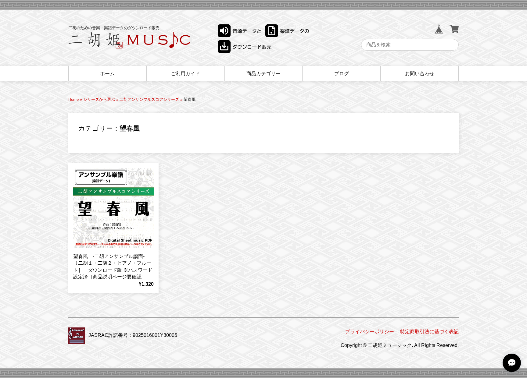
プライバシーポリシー (369, 331)
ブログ (341, 73)
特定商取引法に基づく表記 (429, 331)
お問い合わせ (419, 73)
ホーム (107, 73)
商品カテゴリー (263, 73)
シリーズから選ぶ (99, 99)
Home (73, 99)
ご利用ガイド (185, 73)
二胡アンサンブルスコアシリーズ (149, 99)
